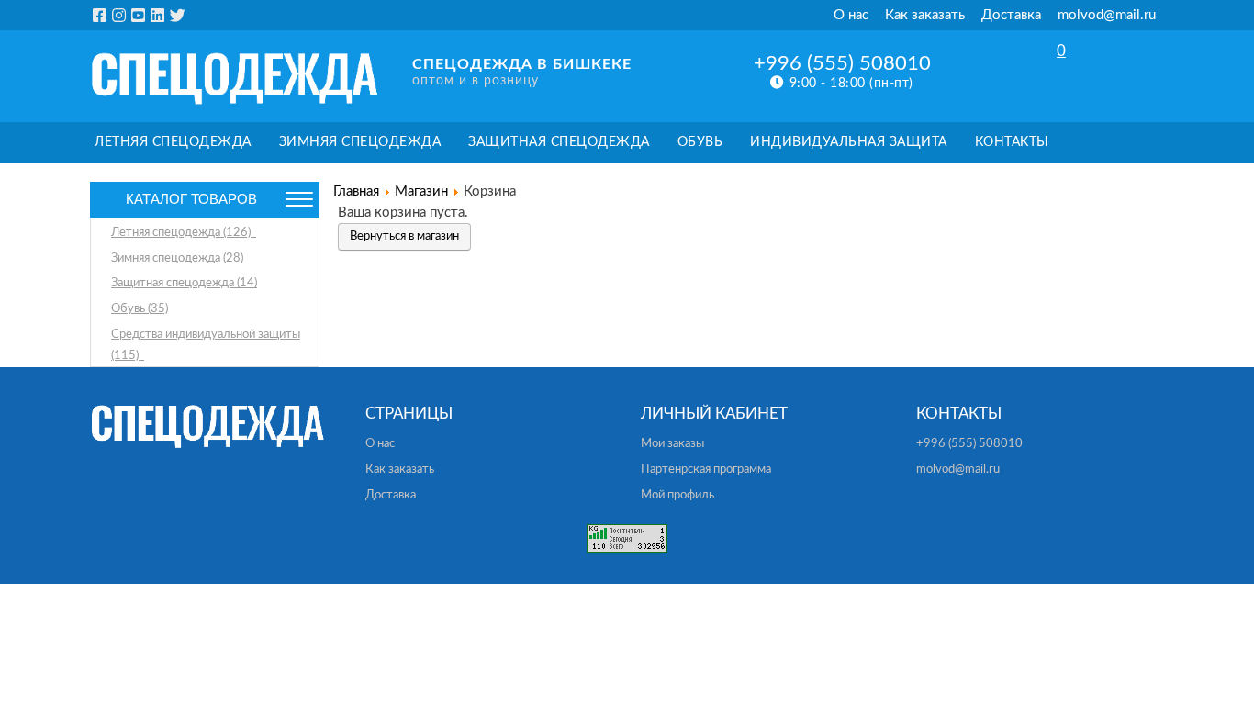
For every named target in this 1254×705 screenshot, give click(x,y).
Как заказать (925, 15)
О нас (851, 15)
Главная (356, 191)
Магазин (421, 191)
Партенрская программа (706, 470)
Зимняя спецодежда (360, 142)
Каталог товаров (191, 199)
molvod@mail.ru (1107, 15)
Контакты (1012, 142)
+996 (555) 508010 (842, 63)
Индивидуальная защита (848, 142)
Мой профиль (677, 495)
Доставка (1011, 15)
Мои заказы (672, 444)
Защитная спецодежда (559, 142)
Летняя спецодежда (173, 142)
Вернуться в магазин (404, 236)
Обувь (700, 142)
